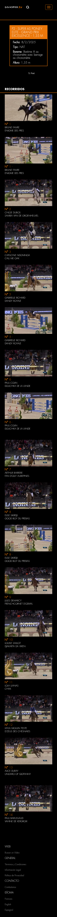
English (8, 904)
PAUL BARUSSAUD (14, 818)
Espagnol (9, 909)
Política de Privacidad (14, 875)
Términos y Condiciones (15, 864)
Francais (8, 898)
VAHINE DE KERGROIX (16, 821)
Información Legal (13, 869)
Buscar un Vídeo (12, 852)
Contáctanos (10, 887)
